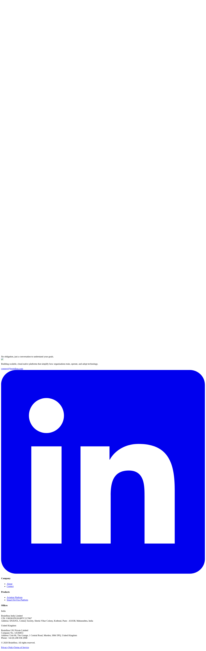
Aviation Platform (14, 597)
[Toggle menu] (4, 9)
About (9, 584)
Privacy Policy (7, 647)
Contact (10, 586)
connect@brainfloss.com (12, 368)
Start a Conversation (14, 358)
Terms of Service (21, 647)
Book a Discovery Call (11, 53)
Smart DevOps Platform (17, 600)
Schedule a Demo (18, 5)
